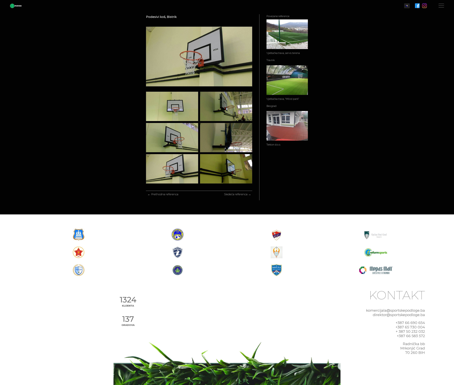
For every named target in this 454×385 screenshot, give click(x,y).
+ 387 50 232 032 (410, 331)
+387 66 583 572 (411, 336)
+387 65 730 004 (410, 327)
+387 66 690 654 (410, 323)
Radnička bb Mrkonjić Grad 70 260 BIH (412, 348)
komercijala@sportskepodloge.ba (395, 310)
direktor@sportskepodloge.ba (399, 315)
